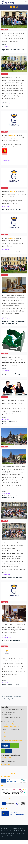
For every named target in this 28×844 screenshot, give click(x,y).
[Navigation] (26, 2)
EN (5, 758)
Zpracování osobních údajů (13, 740)
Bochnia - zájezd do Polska (10, 684)
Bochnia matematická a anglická (12, 577)
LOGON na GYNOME (8, 106)
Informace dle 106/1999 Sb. (10, 726)
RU (10, 758)
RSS (5, 737)
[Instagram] (17, 7)
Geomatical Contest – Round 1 (11, 252)
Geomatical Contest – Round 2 (11, 209)
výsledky (12, 135)
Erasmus (4, 808)
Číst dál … (4, 44)
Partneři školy (5, 764)
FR (7, 758)
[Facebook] (11, 7)
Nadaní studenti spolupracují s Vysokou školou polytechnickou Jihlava (12, 374)
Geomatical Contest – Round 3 (11, 163)
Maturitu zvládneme (8, 799)
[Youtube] (14, 7)
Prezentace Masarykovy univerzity (12, 640)
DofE (2, 785)
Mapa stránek (8, 733)
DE (2, 758)
